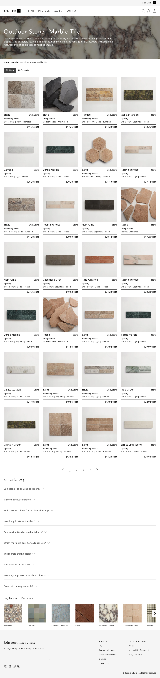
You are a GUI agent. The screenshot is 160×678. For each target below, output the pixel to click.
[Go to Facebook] (14, 666)
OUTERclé (134, 673)
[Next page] (97, 469)
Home (6, 62)
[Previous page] (62, 469)
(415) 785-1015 (135, 654)
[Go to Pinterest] (10, 666)
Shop (31, 10)
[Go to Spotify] (19, 666)
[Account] (148, 11)
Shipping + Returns (107, 650)
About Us (103, 641)
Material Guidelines (107, 654)
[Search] (143, 11)
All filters (10, 70)
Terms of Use (38, 648)
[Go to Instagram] (6, 666)
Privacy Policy (10, 648)
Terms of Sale (24, 648)
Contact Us (103, 663)
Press (131, 645)
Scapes (57, 10)
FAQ (100, 645)
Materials (15, 62)
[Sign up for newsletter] (27, 660)
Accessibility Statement (139, 650)
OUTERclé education (138, 641)
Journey (71, 10)
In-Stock (44, 10)
